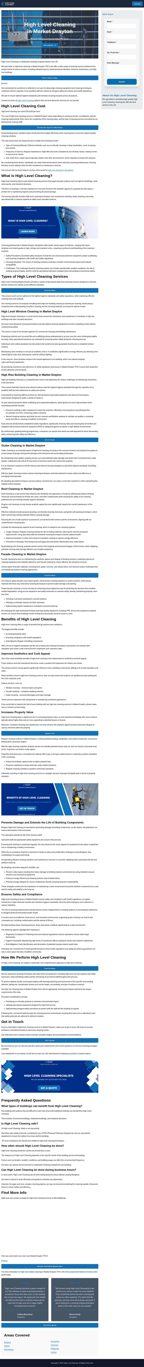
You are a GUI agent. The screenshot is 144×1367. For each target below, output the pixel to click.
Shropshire (55, 1341)
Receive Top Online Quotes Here (49, 1266)
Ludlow (54, 1352)
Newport (7, 1342)
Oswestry (54, 1345)
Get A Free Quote (49, 1325)
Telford (6, 1346)
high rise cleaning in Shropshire (60, 170)
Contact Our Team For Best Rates (50, 127)
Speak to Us (49, 733)
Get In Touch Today (49, 78)
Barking (4, 1261)
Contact (137, 4)
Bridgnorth (55, 1349)
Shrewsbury (9, 1349)
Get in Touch (50, 440)
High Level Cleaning (25, 100)
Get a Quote (48, 45)
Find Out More (49, 290)
